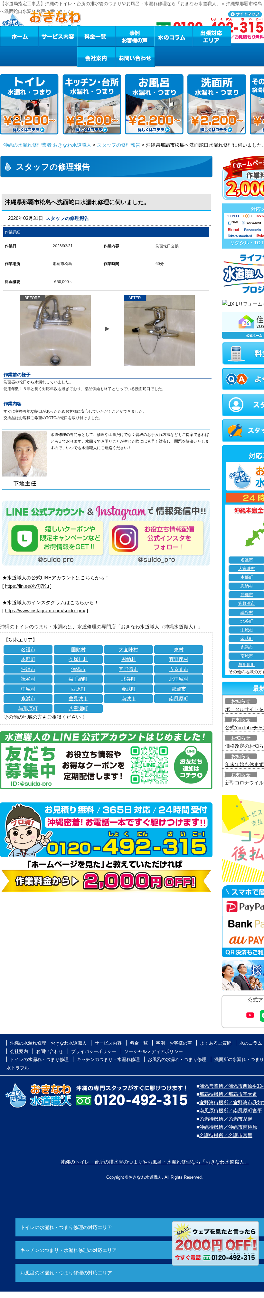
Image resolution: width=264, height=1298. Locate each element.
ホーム (19, 36)
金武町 (128, 689)
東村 (179, 649)
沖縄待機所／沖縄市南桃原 (228, 1127)
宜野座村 (178, 659)
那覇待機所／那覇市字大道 (228, 1094)
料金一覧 (96, 36)
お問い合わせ (135, 56)
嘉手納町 (78, 679)
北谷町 (128, 679)
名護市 (28, 649)
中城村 (28, 689)
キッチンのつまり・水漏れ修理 (108, 1059)
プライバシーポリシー (93, 1051)
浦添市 (78, 669)
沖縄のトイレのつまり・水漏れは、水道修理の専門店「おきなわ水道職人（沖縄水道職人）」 (101, 626)
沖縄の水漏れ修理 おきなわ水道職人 (48, 1043)
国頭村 (78, 649)
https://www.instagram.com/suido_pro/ (45, 610)
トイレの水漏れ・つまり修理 (39, 1059)
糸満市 (28, 698)
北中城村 (178, 679)
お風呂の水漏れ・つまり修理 (177, 1059)
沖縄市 (28, 669)
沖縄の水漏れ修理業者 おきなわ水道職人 (47, 145)
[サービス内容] (46, 36)
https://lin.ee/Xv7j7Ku (27, 586)
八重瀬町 (78, 708)
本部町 (28, 659)
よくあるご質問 (215, 1043)
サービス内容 (57, 36)
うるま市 (178, 669)
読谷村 (28, 679)
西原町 (78, 689)
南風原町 (178, 698)
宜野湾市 (128, 669)
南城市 (128, 698)
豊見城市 (78, 698)
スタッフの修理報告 (118, 145)
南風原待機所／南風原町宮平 (230, 1110)
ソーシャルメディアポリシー (153, 1051)
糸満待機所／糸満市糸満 (225, 1119)
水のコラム (173, 36)
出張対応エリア (212, 36)
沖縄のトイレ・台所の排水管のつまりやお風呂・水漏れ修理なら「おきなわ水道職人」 (155, 1162)
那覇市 (179, 689)
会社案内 (96, 56)
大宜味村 (128, 649)
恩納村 (128, 659)
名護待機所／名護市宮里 (225, 1135)
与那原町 (28, 708)
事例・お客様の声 (135, 36)
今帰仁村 (78, 659)
